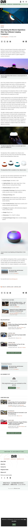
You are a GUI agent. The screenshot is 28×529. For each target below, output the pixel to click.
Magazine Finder (4, 469)
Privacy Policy (6, 483)
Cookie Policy (6, 484)
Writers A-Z (3, 472)
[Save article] (26, 41)
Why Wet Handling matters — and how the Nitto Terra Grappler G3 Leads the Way (17, 304)
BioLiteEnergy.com (13, 279)
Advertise (3, 464)
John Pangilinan (5, 36)
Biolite (4, 286)
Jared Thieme (21, 327)
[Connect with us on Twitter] (5, 478)
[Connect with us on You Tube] (10, 478)
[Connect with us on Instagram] (7, 478)
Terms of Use (13, 484)
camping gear (17, 286)
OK (14, 524)
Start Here (11, 420)
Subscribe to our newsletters (14, 451)
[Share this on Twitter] (4, 41)
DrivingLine (16, 273)
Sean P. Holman (22, 347)
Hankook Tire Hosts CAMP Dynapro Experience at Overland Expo (18, 310)
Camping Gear (10, 286)
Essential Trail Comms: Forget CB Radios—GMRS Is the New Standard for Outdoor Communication (17, 423)
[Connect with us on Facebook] (2, 478)
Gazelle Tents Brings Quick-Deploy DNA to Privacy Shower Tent (17, 325)
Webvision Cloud (17, 488)
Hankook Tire (18, 312)
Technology (11, 410)
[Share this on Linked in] (7, 41)
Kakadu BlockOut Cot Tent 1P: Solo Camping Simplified (16, 345)
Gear (2, 27)
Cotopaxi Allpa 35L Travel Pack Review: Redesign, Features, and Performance (17, 402)
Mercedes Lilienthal (14, 313)
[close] (27, 38)
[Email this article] (10, 41)
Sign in (10, 38)
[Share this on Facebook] (2, 41)
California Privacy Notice (17, 483)
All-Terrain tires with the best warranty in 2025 (16, 271)
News (9, 322)
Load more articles (14, 352)
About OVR (3, 461)
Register (12, 387)
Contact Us (3, 467)
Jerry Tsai (19, 338)
